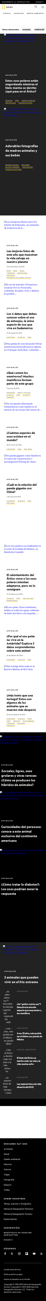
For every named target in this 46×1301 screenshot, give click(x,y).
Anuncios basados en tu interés (17, 1279)
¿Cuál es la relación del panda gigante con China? (22, 488)
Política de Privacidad (13, 1274)
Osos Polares (10, 102)
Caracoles (11, 725)
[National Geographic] (3, 7)
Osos (17, 100)
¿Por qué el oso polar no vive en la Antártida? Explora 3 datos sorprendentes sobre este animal (21, 643)
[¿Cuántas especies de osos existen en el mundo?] (23, 413)
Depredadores (12, 600)
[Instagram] (20, 1254)
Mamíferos (11, 337)
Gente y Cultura (24, 392)
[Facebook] (6, 1254)
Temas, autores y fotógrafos (17, 1203)
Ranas (22, 270)
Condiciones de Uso (12, 1269)
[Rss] (42, 1254)
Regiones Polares (25, 102)
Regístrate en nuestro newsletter (18, 1234)
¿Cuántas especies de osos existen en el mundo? (21, 436)
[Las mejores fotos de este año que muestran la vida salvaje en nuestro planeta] (23, 231)
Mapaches (10, 397)
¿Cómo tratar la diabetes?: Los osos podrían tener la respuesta (20, 889)
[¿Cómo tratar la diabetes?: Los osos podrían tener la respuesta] (23, 862)
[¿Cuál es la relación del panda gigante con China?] (23, 465)
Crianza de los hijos (13, 169)
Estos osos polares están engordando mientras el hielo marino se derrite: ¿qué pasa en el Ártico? (21, 86)
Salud (6, 1154)
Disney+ (40, 2)
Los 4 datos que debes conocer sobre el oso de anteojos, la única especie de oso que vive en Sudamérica (22, 321)
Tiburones (11, 273)
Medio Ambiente (35, 13)
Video (7, 1190)
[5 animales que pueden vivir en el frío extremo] (23, 956)
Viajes (7, 1174)
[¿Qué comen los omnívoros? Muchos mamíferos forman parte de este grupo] (23, 353)
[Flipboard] (27, 1254)
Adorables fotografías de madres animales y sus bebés (21, 150)
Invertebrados (28, 721)
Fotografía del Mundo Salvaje (19, 277)
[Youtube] (35, 1254)
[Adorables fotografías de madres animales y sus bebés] (23, 122)
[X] (13, 1254)
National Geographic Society (18, 1214)
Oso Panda (26, 164)
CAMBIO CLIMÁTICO (28, 100)
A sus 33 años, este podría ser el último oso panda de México (29, 1036)
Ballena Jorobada (12, 167)
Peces (9, 270)
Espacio (7, 1184)
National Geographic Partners (18, 1209)
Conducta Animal (12, 164)
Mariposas (11, 275)
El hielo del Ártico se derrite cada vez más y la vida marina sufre (29, 1061)
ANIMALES (39, 29)
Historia (8, 1164)
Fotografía (9, 1179)
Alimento (26, 395)
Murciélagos (22, 273)
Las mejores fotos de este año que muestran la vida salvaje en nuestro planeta (22, 256)
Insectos (16, 721)
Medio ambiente (12, 1159)
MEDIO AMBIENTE (26, 1050)
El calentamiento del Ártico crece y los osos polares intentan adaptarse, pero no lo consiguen (21, 582)
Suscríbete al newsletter (16, 2)
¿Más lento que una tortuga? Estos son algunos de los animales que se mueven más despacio (21, 702)
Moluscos (21, 723)
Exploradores (10, 1219)
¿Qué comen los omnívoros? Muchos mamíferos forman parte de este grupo (20, 378)
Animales (19, 13)
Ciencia (7, 13)
